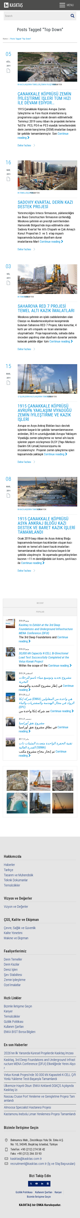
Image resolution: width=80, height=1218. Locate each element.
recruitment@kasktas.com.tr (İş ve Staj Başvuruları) (42, 1164)
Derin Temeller (33, 85)
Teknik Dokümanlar (16, 880)
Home (5, 39)
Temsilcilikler (12, 885)
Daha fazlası (24, 145)
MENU (70, 5)
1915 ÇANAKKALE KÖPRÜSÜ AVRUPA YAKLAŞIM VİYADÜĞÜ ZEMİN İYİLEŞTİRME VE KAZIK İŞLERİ (45, 412)
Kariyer (8, 1011)
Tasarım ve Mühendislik (18, 875)
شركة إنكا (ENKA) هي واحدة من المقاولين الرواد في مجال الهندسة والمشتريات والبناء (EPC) (46, 703)
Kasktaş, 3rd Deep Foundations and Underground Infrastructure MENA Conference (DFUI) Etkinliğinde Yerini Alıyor (40, 1064)
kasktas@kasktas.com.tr (26, 1159)
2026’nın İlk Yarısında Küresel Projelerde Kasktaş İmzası (38, 1053)
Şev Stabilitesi (13, 975)
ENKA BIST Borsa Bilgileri (19, 1032)
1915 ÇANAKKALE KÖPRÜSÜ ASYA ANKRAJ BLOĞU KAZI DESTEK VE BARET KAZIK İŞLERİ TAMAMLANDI (46, 525)
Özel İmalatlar (12, 985)
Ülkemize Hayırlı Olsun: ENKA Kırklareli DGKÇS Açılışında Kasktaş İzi (39, 1088)
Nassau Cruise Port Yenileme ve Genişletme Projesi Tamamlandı (39, 1098)
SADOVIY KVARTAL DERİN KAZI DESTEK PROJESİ (45, 204)
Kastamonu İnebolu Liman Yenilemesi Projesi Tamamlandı (40, 1114)
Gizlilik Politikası (13, 1022)
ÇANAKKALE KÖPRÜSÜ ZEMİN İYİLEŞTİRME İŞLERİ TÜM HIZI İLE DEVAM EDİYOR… (44, 98)
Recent (40, 603)
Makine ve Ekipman (16, 938)
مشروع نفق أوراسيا (31, 723)
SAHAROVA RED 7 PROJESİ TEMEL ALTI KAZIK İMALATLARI (46, 308)
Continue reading (50, 241)
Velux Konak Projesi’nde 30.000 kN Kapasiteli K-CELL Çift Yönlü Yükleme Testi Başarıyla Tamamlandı (40, 1077)
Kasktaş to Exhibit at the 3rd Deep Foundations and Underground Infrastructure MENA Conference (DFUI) (46, 629)
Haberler (9, 865)
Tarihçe (8, 870)
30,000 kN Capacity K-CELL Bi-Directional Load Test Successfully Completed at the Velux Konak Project (44, 657)
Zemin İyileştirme (48, 85)
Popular (40, 612)
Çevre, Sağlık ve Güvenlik (20, 928)
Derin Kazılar (21, 85)
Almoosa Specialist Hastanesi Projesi (27, 1107)
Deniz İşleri (20, 397)
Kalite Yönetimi (13, 933)
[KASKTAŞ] (13, 5)
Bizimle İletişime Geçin (18, 1006)
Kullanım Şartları (14, 1027)
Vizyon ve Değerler (16, 906)
